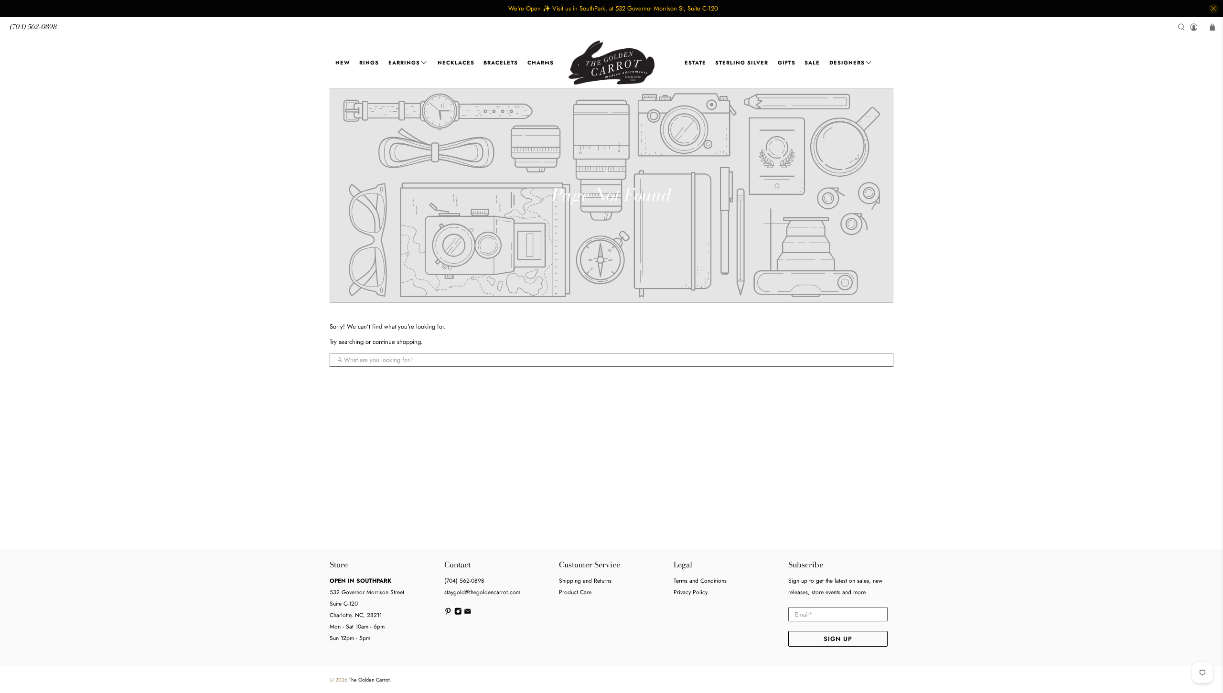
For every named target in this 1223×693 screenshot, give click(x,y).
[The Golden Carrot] (611, 63)
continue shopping (397, 341)
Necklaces (456, 62)
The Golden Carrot (369, 679)
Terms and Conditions (700, 580)
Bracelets (500, 62)
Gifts (786, 62)
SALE (812, 62)
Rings (369, 62)
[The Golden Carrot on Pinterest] (448, 613)
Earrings (404, 62)
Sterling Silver (741, 62)
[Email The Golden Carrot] (468, 613)
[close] (1213, 8)
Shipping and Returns (585, 580)
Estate (695, 62)
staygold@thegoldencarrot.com (482, 592)
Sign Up (838, 638)
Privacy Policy (691, 592)
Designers (847, 62)
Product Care (575, 592)
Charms (540, 62)
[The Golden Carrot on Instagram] (458, 613)
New (342, 62)
